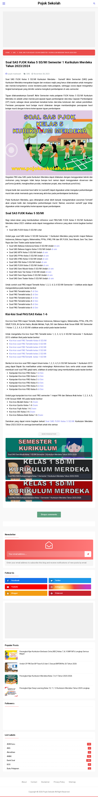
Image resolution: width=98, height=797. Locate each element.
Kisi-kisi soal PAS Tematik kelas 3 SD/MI (28, 350)
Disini (35, 402)
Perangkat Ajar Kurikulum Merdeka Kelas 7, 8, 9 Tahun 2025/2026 (46, 676)
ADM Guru (11, 744)
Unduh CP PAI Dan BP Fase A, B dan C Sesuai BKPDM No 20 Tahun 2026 (48, 664)
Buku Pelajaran (13, 768)
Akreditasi (11, 752)
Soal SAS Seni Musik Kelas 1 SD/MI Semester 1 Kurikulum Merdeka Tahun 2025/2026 (42, 454)
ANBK (9, 756)
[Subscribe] (88, 554)
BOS (8, 764)
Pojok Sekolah (48, 792)
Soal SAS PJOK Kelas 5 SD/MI (59, 421)
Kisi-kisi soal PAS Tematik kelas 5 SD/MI (27, 344)
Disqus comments (49, 514)
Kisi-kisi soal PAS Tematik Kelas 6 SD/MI (28, 340)
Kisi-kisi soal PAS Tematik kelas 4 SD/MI (28, 347)
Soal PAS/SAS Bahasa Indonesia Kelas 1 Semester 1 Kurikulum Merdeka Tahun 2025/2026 (44, 498)
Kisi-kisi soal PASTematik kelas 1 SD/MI (28, 357)
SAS (28, 74)
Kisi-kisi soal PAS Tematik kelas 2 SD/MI (28, 353)
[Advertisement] (49, 29)
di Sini (35, 291)
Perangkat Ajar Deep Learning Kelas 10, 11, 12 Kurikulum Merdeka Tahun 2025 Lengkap (55, 688)
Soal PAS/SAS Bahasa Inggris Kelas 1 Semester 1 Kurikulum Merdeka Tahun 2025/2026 (43, 476)
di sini (56, 246)
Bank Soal (11, 760)
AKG (8, 748)
